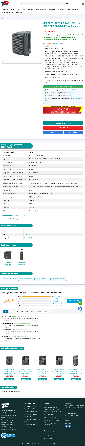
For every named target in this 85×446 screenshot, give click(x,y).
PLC (18, 9)
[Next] (80, 364)
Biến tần (30, 9)
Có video (38, 311)
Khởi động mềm (41, 9)
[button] (3, 61)
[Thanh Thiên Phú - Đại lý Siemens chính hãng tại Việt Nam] (9, 3)
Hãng (12, 9)
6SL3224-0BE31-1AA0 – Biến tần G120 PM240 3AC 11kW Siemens (26, 372)
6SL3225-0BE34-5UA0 (9, 279)
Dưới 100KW (28, 238)
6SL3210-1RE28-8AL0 (42, 279)
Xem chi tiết (9, 379)
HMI (24, 9)
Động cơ (52, 9)
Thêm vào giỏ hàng (63, 123)
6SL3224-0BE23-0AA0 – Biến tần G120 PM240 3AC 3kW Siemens (59, 372)
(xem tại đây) (70, 93)
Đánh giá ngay (74, 301)
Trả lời (3, 320)
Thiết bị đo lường (7, 12)
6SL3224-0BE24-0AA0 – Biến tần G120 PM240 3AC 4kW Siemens (42, 372)
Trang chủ (4, 9)
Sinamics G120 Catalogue (11, 219)
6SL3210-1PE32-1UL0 (59, 279)
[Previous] (4, 364)
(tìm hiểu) (69, 96)
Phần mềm (19, 12)
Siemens (13, 18)
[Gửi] (67, 3)
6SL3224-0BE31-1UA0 (26, 279)
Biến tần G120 (31, 18)
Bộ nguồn (61, 9)
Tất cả (5, 311)
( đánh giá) (55, 43)
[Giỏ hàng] (83, 4)
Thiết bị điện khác (72, 9)
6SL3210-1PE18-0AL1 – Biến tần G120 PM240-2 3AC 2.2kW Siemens (76, 372)
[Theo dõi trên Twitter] (69, 426)
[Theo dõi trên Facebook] (66, 426)
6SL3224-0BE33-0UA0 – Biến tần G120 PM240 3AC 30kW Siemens (9, 372)
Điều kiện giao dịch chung (30, 406)
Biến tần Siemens (21, 18)
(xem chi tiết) (72, 90)
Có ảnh (46, 311)
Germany (27, 231)
